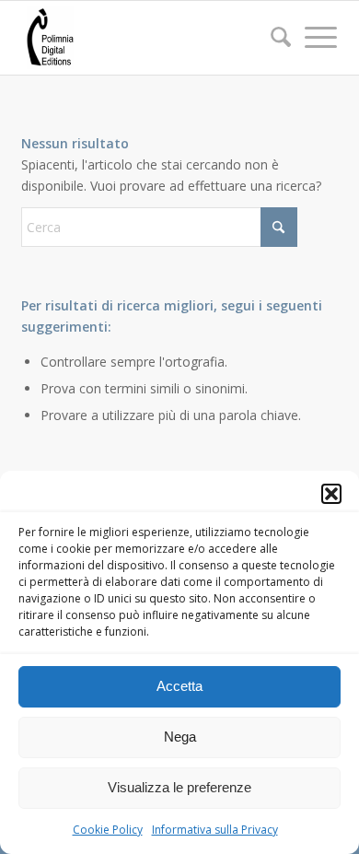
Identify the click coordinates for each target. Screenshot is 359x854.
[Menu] (312, 37)
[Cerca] (271, 37)
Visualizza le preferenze (179, 787)
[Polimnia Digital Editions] (149, 38)
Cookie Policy (108, 829)
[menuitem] (271, 38)
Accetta (179, 686)
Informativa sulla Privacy (215, 829)
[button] (331, 494)
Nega (180, 736)
